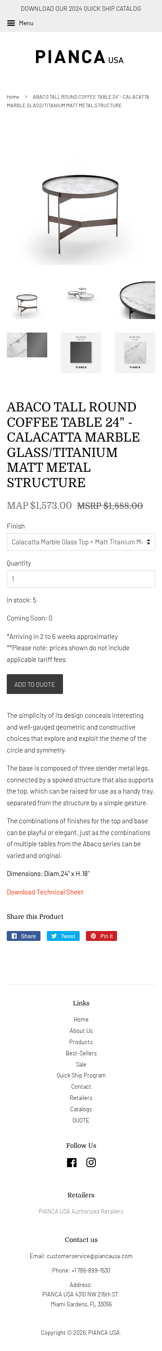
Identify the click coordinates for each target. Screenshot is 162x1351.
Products (81, 1041)
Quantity (19, 563)
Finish (16, 526)
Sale (81, 1064)
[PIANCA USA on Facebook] (72, 1164)
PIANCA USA (104, 1332)
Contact (81, 1086)
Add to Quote (34, 684)
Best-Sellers (81, 1053)
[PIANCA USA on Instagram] (91, 1164)
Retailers (81, 1097)
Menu (26, 23)
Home (13, 97)
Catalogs (81, 1109)
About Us (81, 1030)
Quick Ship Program (81, 1075)
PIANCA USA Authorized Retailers (81, 1211)
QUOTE (81, 1120)
